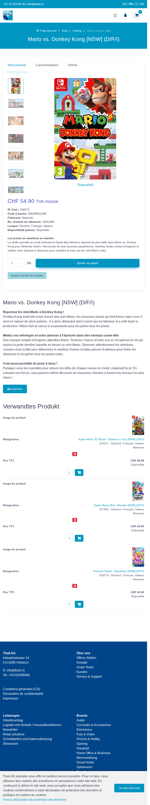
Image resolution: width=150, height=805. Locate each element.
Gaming (82, 743)
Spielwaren (84, 767)
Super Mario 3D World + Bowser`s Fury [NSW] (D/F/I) (111, 439)
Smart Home (85, 762)
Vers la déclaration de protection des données (34, 799)
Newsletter (10, 729)
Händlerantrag (13, 720)
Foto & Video (86, 734)
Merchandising (87, 757)
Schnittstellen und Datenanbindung (27, 739)
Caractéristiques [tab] (47, 65)
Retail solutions (13, 734)
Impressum (10, 698)
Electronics (84, 729)
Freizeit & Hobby (88, 739)
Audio (81, 720)
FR (131, 4)
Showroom (10, 743)
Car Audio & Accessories (94, 725)
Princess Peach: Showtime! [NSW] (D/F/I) (118, 571)
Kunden (82, 672)
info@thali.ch (16, 670)
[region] (73, 65)
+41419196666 (19, 675)
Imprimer (16, 389)
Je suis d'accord (129, 788)
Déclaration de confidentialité (23, 693)
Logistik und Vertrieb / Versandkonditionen (32, 725)
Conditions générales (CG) (21, 689)
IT (136, 4)
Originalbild (85, 184)
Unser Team (85, 667)
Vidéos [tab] (72, 65)
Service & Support (89, 676)
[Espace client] (125, 15)
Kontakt (82, 662)
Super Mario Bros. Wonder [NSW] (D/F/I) (119, 505)
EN (142, 4)
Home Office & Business (93, 753)
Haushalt (83, 748)
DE (124, 4)
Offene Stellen (86, 657)
